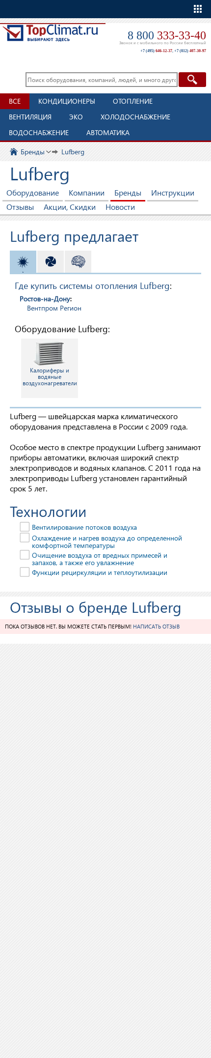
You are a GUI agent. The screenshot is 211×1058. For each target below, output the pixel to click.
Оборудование (32, 192)
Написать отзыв (156, 626)
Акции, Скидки (70, 206)
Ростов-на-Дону (45, 298)
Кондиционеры (66, 101)
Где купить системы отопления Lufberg (92, 285)
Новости (120, 206)
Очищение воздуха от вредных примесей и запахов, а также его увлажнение (99, 558)
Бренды (127, 192)
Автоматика (108, 132)
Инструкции (172, 192)
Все (15, 101)
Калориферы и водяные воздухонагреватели (50, 377)
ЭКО (76, 116)
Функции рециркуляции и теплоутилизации (99, 572)
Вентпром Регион (54, 308)
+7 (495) (156, 51)
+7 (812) (190, 51)
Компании (87, 192)
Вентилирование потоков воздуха (84, 527)
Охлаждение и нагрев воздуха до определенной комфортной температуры (107, 541)
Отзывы (20, 206)
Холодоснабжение (135, 116)
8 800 (167, 35)
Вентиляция (30, 116)
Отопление (133, 101)
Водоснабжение (39, 132)
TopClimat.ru (50, 37)
